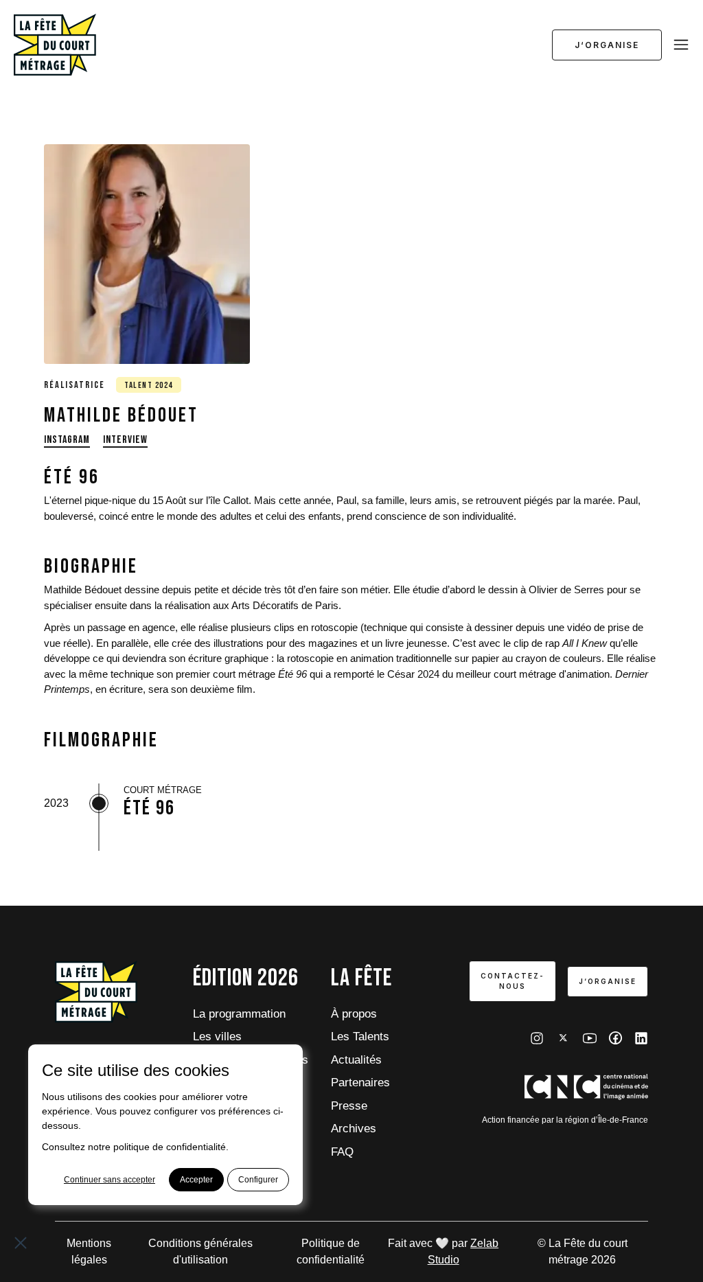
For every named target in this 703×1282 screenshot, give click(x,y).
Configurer (258, 1179)
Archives (353, 1128)
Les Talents (360, 1036)
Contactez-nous (512, 981)
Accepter (196, 1179)
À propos (354, 1013)
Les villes (217, 1036)
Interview (125, 439)
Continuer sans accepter (109, 1179)
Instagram (67, 439)
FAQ (342, 1151)
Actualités (356, 1059)
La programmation (239, 1013)
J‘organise (607, 45)
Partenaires (360, 1082)
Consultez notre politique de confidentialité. (135, 1146)
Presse (349, 1105)
